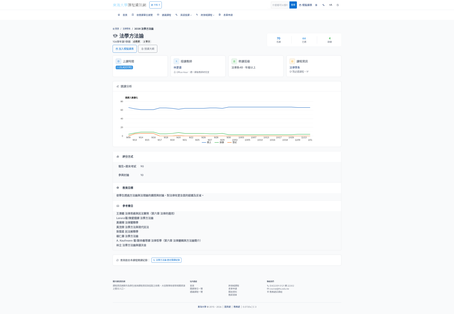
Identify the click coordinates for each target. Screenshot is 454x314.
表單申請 (232, 288)
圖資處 (227, 306)
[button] (183, 14)
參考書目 (128, 206)
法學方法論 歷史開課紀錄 (168, 260)
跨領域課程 (233, 285)
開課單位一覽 (196, 288)
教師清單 (232, 295)
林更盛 (178, 67)
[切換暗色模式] (337, 5)
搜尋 (293, 5)
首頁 (117, 28)
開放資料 (232, 292)
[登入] (316, 5)
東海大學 (202, 306)
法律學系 (127, 28)
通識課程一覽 (196, 292)
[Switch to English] (323, 5)
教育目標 (128, 187)
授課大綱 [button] (149, 48)
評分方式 (128, 156)
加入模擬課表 (126, 48)
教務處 (237, 306)
